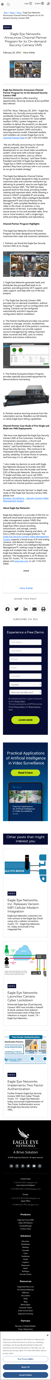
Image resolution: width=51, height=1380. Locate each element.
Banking (25, 1247)
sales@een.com (32, 1183)
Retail (25, 1268)
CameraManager (25, 1226)
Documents (25, 1296)
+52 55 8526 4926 (17, 1189)
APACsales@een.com (31, 1205)
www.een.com (21, 561)
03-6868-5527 (17, 1205)
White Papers (25, 1305)
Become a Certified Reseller (25, 1326)
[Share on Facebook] (7, 609)
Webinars (25, 1293)
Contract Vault (25, 1229)
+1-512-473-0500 (19, 1183)
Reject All (25, 1367)
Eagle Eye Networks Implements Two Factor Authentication (25, 1085)
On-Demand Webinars (25, 1290)
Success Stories (25, 1274)
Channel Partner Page (13, 137)
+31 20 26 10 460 (17, 1198)
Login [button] (26, 3)
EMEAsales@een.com (32, 1198)
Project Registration (25, 1329)
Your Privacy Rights (25, 1359)
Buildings (25, 1271)
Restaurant (26, 1265)
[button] (38, 3)
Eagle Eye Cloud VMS (25, 1220)
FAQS (26, 1299)
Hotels (25, 1259)
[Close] (47, 1335)
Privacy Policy (20, 701)
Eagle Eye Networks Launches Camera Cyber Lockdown (23, 996)
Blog (6, 12)
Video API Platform (25, 1223)
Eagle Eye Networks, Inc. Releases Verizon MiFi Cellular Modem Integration (23, 905)
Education (25, 1241)
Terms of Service (34, 707)
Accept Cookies (25, 1375)
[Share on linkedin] (25, 609)
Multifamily (25, 1244)
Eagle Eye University (25, 1314)
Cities (26, 1253)
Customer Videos (25, 1308)
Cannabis (25, 1250)
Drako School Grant (25, 1311)
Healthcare (26, 1256)
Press (19, 12)
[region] (25, 1355)
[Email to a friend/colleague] (34, 609)
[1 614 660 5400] (48, 4)
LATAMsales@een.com (32, 1189)
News (12, 12)
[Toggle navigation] (8, 4)
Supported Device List (25, 1287)
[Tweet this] (16, 609)
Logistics (25, 1262)
